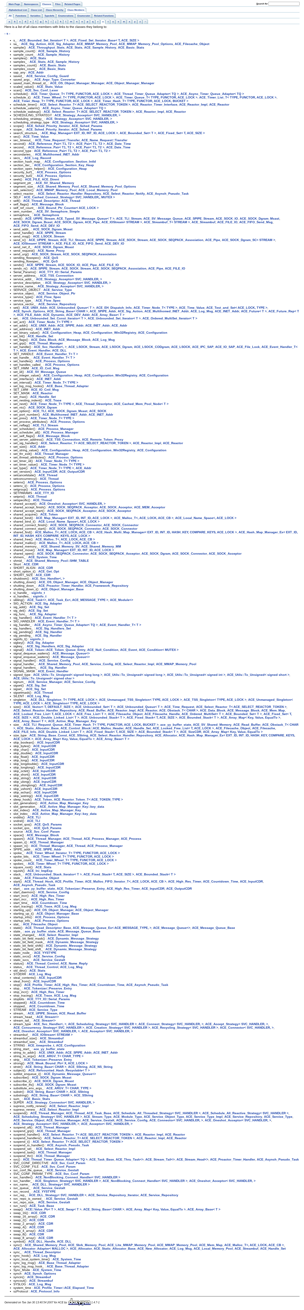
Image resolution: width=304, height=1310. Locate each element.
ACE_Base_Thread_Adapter (68, 386)
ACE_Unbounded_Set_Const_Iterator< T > (54, 318)
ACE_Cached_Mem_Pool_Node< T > (141, 404)
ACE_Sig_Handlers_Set (53, 628)
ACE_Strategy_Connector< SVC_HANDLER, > (60, 1102)
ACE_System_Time (42, 557)
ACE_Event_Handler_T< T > (57, 354)
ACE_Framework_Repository (106, 585)
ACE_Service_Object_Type (164, 1116)
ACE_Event (128, 650)
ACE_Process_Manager (55, 429)
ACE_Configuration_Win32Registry (109, 332)
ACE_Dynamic (53, 315)
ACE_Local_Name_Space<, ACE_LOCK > (205, 518)
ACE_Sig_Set (39, 607)
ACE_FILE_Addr (29, 315)
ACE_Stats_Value (50, 86)
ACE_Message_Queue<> (71, 653)
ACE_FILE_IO (227, 222)
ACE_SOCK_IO (227, 218)
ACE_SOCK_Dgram (68, 222)
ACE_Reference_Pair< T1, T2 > (51, 143)
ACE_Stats (74, 47)
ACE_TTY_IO (44, 493)
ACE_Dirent (50, 179)
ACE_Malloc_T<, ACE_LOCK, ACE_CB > (143, 518)
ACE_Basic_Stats (131, 47)
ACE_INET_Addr (227, 311)
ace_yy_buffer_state (175, 724)
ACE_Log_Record (37, 158)
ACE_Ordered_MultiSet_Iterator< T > (169, 318)
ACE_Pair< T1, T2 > (90, 143)
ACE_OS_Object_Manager (58, 582)
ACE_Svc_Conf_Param (43, 831)
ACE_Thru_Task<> (130, 1159)
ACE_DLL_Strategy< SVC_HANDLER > (61, 1184)
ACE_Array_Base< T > (107, 315)
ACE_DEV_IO (50, 225)
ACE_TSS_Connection (57, 275)
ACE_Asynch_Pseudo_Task (168, 193)
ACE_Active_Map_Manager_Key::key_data (72, 806)
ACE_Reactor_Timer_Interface (154, 104)
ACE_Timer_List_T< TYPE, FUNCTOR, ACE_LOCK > (237, 97)
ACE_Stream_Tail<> (160, 1159)
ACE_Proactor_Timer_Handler (60, 585)
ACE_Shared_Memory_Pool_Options (108, 186)
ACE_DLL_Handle (41, 1241)
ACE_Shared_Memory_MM (101, 546)
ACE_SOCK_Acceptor (115, 507)
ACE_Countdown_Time (220, 881)
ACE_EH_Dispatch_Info (114, 307)
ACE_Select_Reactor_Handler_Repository (69, 193)
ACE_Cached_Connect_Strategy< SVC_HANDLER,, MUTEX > (69, 197)
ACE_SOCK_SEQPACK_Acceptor (73, 507)
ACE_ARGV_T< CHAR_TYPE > (61, 1056)
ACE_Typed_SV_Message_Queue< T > (85, 218)
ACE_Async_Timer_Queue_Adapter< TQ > (212, 94)
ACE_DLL (59, 350)
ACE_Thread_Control (43, 963)
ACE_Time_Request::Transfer (57, 140)
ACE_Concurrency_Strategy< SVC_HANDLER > (48, 1027)
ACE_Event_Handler (35, 350)
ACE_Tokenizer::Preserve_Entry (81, 888)
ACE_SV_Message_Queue (163, 218)
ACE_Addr (36, 72)
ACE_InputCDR (45, 471)
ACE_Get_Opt (48, 571)
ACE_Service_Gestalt (49, 960)
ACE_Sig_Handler (48, 632)
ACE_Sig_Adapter (61, 44)
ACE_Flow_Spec (48, 297)
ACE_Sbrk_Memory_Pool (86, 1245)
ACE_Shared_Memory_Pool (58, 186)
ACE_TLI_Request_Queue (43, 724)
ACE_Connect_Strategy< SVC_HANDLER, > (170, 1024)
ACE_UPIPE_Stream (40, 218)
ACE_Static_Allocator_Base (38, 728)
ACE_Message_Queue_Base (213, 928)
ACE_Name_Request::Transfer (104, 140)
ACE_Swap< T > (69, 1209)
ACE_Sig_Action (33, 44)
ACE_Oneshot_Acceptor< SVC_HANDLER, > (72, 503)
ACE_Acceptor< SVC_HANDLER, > (107, 1031)
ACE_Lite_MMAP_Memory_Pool (131, 1245)
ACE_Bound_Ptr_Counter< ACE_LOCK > (68, 208)
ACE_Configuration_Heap (67, 168)
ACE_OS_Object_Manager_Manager (77, 83)
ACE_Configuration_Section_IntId (70, 161)
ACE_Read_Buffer (91, 710)
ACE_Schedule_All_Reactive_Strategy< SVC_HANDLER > (245, 1113)
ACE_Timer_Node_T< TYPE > (155, 307)
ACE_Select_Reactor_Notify (124, 193)
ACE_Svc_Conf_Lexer (41, 90)
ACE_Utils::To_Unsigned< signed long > (134, 674)
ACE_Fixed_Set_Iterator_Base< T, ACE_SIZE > (104, 40)
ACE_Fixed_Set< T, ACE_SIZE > (181, 133)
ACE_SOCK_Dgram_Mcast (259, 218)
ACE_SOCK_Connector (120, 525)
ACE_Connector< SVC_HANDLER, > (247, 1027)
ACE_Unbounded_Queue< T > (71, 307)
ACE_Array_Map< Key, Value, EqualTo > (250, 717)
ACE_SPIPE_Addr (103, 311)
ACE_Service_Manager (45, 682)
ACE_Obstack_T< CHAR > (178, 710)
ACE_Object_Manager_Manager (130, 83)
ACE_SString (78, 735)
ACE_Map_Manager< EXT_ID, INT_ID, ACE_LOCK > (80, 133)
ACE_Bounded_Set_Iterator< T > (43, 40)
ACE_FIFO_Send (26, 225)
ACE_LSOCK (180, 347)
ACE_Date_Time (119, 143)
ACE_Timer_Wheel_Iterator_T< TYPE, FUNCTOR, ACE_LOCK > (73, 853)
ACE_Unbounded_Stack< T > (103, 717)
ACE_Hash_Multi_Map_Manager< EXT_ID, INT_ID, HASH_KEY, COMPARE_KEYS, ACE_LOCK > (166, 532)
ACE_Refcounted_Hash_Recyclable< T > (59, 1070)
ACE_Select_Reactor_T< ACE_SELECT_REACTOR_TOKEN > (85, 104)
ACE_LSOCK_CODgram (151, 347)
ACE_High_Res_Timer (184, 881)
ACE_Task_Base (99, 1113)
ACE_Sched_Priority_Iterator (48, 126)
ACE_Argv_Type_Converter (54, 79)
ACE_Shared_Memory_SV (60, 546)
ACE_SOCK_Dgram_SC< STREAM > (248, 240)
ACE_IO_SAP (225, 347)
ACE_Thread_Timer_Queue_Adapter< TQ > (146, 94)
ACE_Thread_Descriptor (41, 200)
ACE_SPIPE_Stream (199, 218)
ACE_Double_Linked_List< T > (56, 717)
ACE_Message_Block (48, 204)
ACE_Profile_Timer (69, 881)
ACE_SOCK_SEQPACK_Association (176, 240)
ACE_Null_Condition (102, 650)
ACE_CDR (31, 564)
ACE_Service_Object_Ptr (56, 293)
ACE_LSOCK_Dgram (116, 347)
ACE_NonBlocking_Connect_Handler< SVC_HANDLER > (77, 1177)
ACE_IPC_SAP (202, 347)
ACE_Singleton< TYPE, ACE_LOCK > (72, 703)
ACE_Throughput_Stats (46, 47)
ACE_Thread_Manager (46, 343)
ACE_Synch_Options (29, 311)
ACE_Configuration (152, 332)
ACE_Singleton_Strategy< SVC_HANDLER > (68, 1181)
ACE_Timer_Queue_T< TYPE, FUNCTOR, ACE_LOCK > (71, 94)
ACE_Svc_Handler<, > (50, 347)
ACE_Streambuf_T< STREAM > (167, 222)
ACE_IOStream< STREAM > (121, 222)
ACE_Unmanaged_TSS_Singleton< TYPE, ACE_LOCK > (140, 699)
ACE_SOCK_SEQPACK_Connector (76, 525)
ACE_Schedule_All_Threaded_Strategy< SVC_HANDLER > (157, 1113)
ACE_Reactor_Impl (193, 104)
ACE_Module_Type (127, 1116)
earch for (262, 3)
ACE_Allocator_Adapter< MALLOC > (40, 1248)
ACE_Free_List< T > (91, 714)
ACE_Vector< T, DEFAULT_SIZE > (48, 707)
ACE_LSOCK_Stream (48, 236)
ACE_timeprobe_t (41, 1045)
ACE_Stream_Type (97, 1116)
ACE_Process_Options (54, 172)
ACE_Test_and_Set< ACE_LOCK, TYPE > (236, 307)
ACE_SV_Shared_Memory (55, 183)
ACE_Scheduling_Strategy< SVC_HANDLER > (102, 1024)
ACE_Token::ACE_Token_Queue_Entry (55, 650)
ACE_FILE (32, 179)
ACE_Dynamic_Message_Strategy (73, 938)
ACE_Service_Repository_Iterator (113, 1195)
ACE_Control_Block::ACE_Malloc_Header (92, 728)
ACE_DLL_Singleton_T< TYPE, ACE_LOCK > (63, 699)
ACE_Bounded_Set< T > (138, 133)
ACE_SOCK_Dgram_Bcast (33, 222)
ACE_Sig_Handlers (41, 646)
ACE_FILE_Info (24, 732)
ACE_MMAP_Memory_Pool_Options (146, 44)
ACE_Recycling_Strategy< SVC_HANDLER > (185, 1027)
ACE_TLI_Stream (129, 218)
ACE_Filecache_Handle (162, 714)
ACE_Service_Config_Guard (47, 76)
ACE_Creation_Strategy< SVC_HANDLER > (118, 1027)
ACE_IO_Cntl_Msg (45, 368)
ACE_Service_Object (29, 1120)
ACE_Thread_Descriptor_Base (48, 928)
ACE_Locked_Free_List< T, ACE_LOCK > (44, 714)
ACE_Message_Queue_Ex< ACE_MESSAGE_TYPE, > (112, 928)
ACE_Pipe (92, 222)
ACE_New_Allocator (152, 1248)
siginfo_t (38, 593)
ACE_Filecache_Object (192, 44)
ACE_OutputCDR (72, 471)
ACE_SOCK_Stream (133, 240)
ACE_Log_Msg (202, 311)
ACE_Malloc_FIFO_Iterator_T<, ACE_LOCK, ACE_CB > (125, 881)
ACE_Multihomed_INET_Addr (57, 154)
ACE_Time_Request (179, 707)
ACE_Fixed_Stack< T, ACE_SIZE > (152, 717)
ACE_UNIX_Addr (34, 307)
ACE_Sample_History (100, 47)
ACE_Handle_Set (40, 336)
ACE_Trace (53, 400)
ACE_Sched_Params (87, 126)
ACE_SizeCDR (190, 732)
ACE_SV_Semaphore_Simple (58, 211)
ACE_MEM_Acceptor (149, 507)
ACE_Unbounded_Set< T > (95, 707)
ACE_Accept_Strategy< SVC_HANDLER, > (236, 1024)
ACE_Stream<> (47, 1017)
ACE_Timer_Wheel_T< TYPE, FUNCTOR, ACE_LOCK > (73, 97)
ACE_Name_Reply (74, 963)
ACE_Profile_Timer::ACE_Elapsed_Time (64, 1288)
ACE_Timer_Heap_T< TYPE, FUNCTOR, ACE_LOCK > (53, 101)
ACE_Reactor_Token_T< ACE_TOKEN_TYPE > (88, 799)
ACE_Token (49, 514)
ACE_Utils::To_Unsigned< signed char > (43, 678)
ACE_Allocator (166, 735)
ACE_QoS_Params (48, 824)
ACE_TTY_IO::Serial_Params (60, 272)
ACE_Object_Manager (96, 582)
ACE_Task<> (36, 600)
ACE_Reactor (219, 104)
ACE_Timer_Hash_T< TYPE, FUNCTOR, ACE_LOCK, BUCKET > (141, 101)
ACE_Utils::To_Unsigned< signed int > (196, 674)
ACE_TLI (39, 411)
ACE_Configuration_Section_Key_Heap (64, 165)
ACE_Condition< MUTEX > (158, 650)
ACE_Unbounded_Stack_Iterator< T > (53, 874)
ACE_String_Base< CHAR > (67, 311)
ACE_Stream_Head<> (192, 1159)
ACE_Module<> (121, 600)
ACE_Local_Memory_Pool (98, 190)
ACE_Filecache (263, 728)
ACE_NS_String (101, 1067)
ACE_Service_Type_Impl (204, 1116)
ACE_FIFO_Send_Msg (256, 222)
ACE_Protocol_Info (45, 1291)
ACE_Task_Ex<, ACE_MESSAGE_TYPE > (78, 600)
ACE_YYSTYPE (45, 952)
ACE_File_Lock (248, 347)
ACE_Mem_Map (273, 710)
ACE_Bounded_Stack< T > (199, 717)
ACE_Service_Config (54, 660)
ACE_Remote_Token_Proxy (102, 439)
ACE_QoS (50, 258)
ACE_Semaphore (46, 215)
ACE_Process (131, 838)
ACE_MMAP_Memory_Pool (97, 44)
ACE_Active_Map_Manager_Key (72, 721)
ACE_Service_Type (57, 290)
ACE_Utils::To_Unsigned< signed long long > (67, 674)
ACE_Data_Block (44, 339)
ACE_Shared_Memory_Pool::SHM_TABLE (57, 560)
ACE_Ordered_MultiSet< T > (203, 714)
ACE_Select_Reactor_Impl (134, 664)
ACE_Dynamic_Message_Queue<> (70, 1074)
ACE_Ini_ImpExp (40, 871)
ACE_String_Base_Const (48, 735)
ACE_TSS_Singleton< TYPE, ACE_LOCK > (215, 699)
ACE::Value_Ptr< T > (41, 1209)
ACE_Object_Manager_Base (62, 589)
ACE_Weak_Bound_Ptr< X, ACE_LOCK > (57, 1063)
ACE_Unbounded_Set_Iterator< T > (114, 318)
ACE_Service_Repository (57, 304)
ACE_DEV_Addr (78, 315)
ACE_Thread (70, 200)
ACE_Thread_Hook (38, 881)
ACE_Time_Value (36, 136)
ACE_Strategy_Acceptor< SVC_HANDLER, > (87, 115)
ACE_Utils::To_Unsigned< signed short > (258, 674)
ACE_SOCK (97, 411)
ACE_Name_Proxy (51, 250)
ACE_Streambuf (203, 222)
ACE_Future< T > (254, 311)
